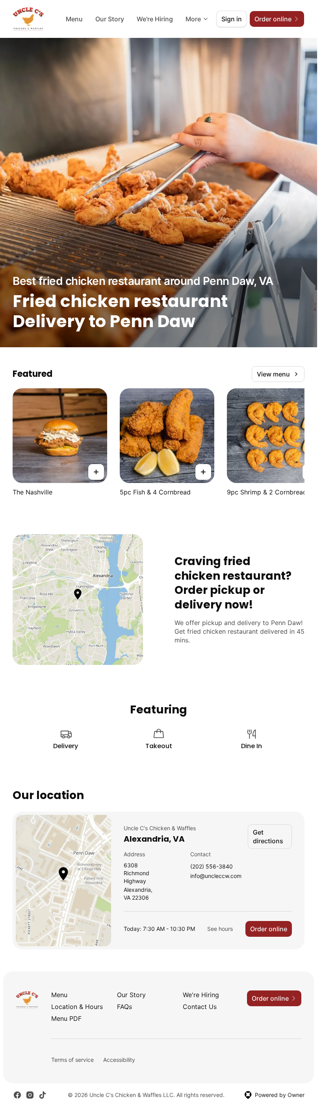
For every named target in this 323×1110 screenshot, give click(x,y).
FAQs (124, 1007)
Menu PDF (66, 1018)
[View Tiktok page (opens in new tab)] (42, 1095)
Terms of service (72, 1059)
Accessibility (119, 1059)
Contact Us (200, 1007)
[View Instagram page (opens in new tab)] (30, 1095)
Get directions (268, 836)
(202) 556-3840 (211, 866)
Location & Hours (77, 1007)
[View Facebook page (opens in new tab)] (17, 1095)
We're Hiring (155, 19)
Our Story (109, 19)
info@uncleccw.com (215, 876)
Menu (74, 19)
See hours (220, 928)
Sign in (231, 19)
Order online (268, 929)
